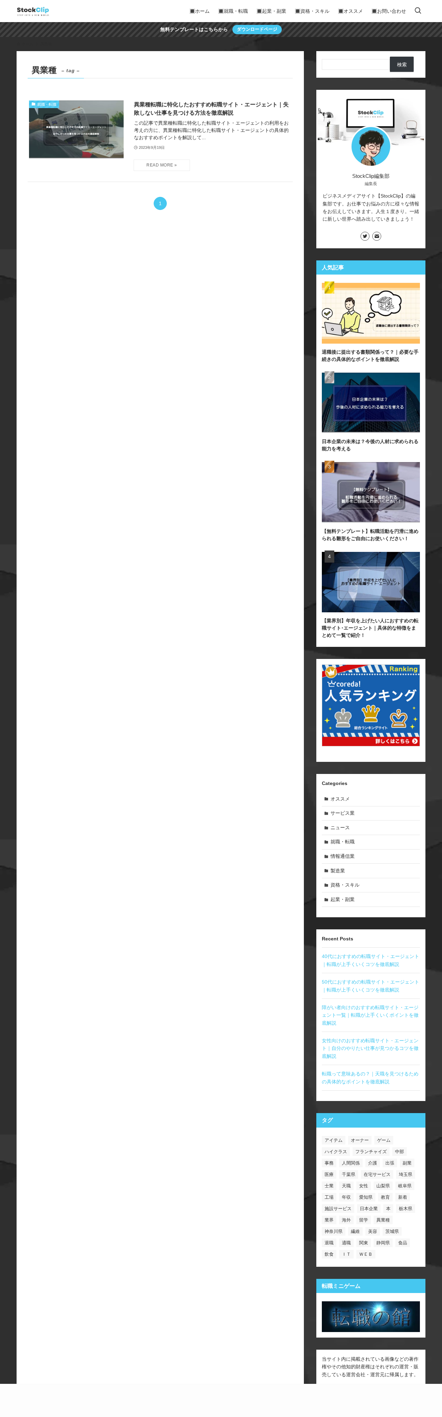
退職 (329, 1242)
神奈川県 (334, 1231)
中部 (399, 1151)
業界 (329, 1220)
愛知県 (366, 1197)
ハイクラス (336, 1151)
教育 (385, 1197)
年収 (346, 1197)
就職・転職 (342, 841)
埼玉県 (405, 1174)
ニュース (340, 827)
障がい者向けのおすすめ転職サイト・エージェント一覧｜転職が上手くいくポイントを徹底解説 (370, 1015)
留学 (363, 1220)
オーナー (360, 1140)
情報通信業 (342, 856)
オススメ (340, 799)
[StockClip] (33, 11)
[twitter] (365, 236)
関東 (363, 1242)
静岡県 (383, 1242)
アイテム (334, 1140)
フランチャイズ (371, 1151)
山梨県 (383, 1185)
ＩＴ (346, 1254)
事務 (329, 1163)
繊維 (355, 1231)
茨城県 (392, 1231)
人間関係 (351, 1163)
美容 (372, 1231)
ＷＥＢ (366, 1254)
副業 (407, 1163)
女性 (363, 1185)
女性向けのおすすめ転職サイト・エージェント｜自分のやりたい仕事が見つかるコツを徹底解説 (370, 1048)
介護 (372, 1163)
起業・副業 (342, 899)
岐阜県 (405, 1185)
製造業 (337, 870)
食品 (402, 1242)
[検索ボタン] (417, 11)
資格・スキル (344, 885)
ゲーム (384, 1140)
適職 (346, 1242)
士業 (329, 1185)
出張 (389, 1163)
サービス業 (342, 813)
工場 (329, 1197)
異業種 (383, 1220)
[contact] (376, 236)
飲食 (329, 1254)
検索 (402, 64)
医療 (329, 1174)
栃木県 (405, 1208)
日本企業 (369, 1208)
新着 (402, 1197)
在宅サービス (377, 1174)
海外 (346, 1220)
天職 (346, 1185)
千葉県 (348, 1174)
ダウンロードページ (257, 29)
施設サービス (338, 1208)
